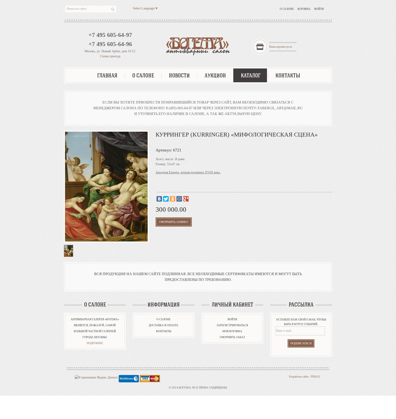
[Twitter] (166, 199)
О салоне (287, 9)
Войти (319, 9)
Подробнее (95, 343)
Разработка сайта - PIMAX (304, 376)
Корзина (304, 9)
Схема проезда (110, 56)
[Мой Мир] (179, 199)
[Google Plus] (186, 199)
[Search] (113, 9)
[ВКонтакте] (159, 199)
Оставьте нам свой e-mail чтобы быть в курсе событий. (301, 322)
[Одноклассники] (172, 199)
